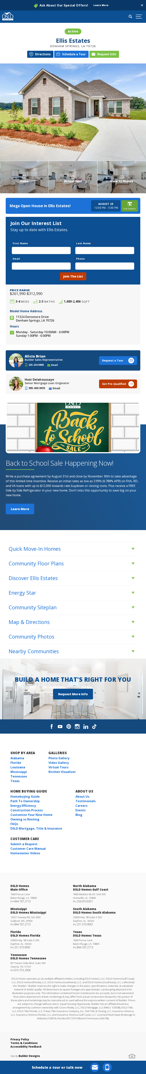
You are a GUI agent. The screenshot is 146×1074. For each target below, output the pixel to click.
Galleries (57, 753)
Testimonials (85, 801)
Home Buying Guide (28, 791)
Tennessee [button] (18, 776)
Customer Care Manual (28, 849)
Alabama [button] (17, 758)
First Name (21, 243)
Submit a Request (23, 844)
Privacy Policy (19, 1039)
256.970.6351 (85, 901)
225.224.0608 (36, 364)
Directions (43, 54)
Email (17, 258)
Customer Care (24, 839)
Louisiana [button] (17, 767)
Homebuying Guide (25, 796)
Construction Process (26, 810)
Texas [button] (15, 781)
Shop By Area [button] (22, 753)
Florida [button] (15, 763)
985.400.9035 (37, 388)
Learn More (20, 509)
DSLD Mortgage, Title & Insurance (36, 828)
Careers (81, 806)
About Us (84, 791)
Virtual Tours (58, 767)
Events (80, 810)
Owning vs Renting (24, 819)
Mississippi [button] (18, 772)
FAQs (14, 824)
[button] (142, 5)
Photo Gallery (58, 758)
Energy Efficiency (23, 806)
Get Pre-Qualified (114, 384)
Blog (78, 815)
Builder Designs (29, 1056)
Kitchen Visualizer (62, 772)
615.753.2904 (22, 970)
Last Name (84, 243)
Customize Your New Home (31, 815)
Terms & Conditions (24, 1043)
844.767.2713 (22, 901)
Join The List (73, 276)
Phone (80, 258)
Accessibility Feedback (26, 1046)
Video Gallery (58, 763)
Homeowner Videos (25, 853)
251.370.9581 (85, 924)
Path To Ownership (25, 801)
